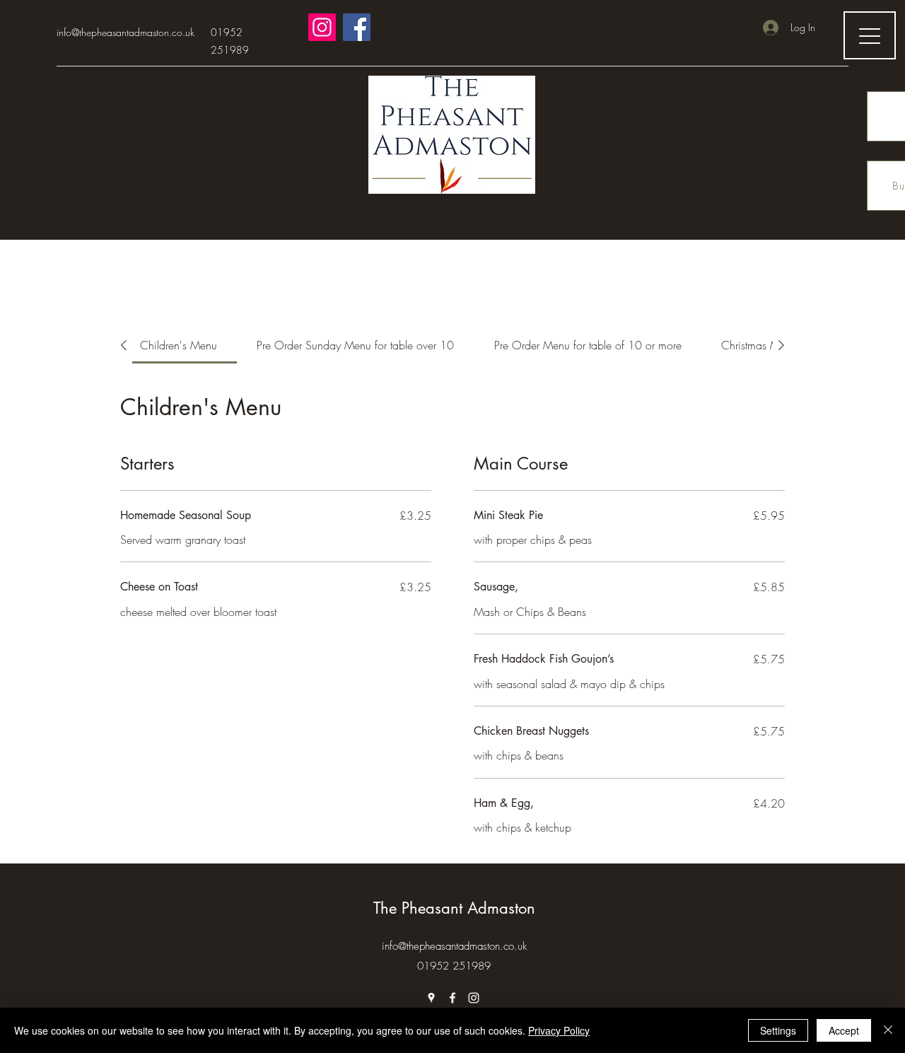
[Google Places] (431, 998)
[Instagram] (322, 27)
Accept (844, 1030)
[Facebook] (356, 27)
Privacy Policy (559, 1030)
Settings (778, 1030)
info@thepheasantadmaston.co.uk (125, 32)
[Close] (888, 1030)
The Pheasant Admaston (454, 908)
